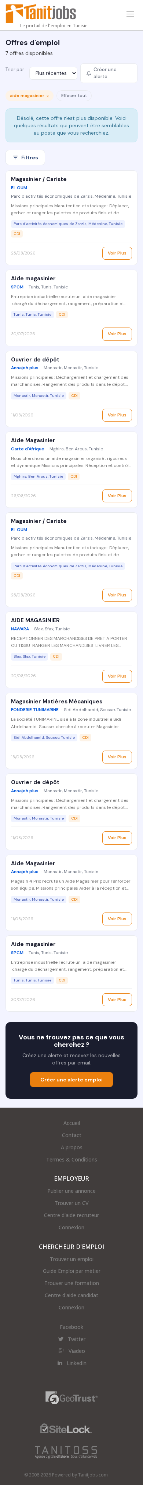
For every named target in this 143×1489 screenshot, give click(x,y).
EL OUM (19, 188)
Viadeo (77, 1350)
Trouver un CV (72, 1202)
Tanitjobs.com (93, 1475)
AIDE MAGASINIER (35, 620)
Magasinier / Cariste (39, 179)
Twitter (76, 1339)
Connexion (71, 1227)
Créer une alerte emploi (71, 1079)
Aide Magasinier (33, 440)
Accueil (71, 1122)
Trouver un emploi (72, 1259)
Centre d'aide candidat (71, 1295)
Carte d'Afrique (27, 449)
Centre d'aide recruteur (71, 1215)
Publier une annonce (71, 1190)
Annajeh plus (24, 368)
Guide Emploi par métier (71, 1270)
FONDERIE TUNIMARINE (35, 710)
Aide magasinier (33, 278)
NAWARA (20, 629)
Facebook (71, 1326)
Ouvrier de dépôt (35, 359)
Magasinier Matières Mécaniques (56, 701)
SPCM (17, 287)
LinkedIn (77, 1363)
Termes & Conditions (71, 1159)
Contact (71, 1135)
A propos (71, 1147)
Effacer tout (74, 95)
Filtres (29, 157)
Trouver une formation (71, 1283)
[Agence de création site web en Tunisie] (66, 1452)
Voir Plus (117, 253)
